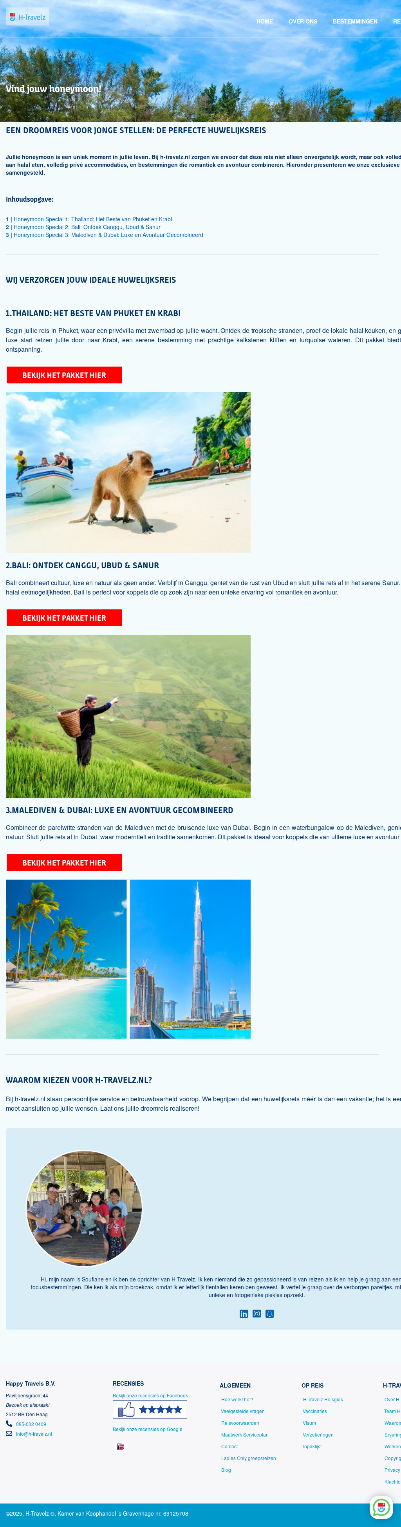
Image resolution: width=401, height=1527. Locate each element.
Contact (229, 1446)
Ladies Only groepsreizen (248, 1458)
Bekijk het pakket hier (64, 375)
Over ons (303, 21)
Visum (309, 1422)
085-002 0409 (31, 1423)
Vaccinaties (315, 1411)
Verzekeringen (318, 1434)
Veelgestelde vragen (243, 1411)
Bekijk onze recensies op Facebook (150, 1395)
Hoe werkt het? (237, 1399)
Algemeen (235, 1385)
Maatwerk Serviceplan (245, 1434)
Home (264, 21)
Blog (226, 1469)
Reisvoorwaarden (240, 1422)
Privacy (392, 1469)
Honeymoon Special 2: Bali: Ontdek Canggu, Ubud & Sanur (83, 227)
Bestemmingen (355, 21)
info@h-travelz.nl (34, 1433)
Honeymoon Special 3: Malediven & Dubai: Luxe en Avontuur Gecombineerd (104, 235)
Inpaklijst (312, 1446)
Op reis (312, 1385)
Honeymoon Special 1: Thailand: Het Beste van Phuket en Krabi (89, 219)
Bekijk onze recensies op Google (147, 1429)
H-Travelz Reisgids (323, 1399)
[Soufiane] (244, 1313)
